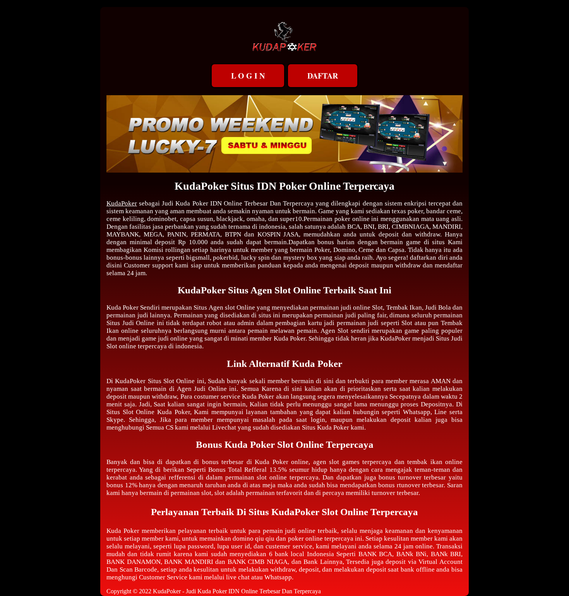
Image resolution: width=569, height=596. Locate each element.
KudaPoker (121, 203)
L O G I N (248, 75)
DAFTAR (322, 75)
